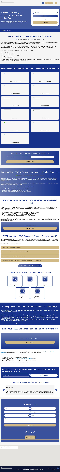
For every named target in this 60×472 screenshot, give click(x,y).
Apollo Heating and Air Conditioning (24, 358)
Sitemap (49, 468)
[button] (4, 390)
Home (2, 30)
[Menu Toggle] (56, 3)
